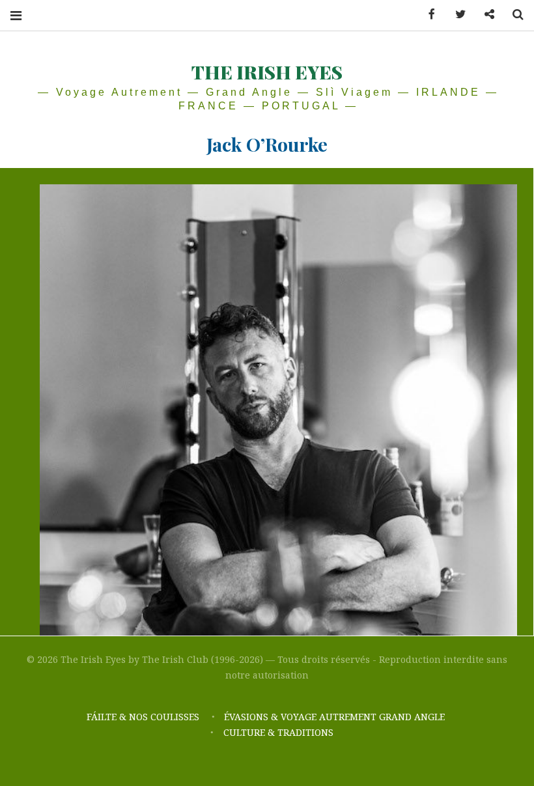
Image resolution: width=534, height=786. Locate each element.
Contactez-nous (484, 14)
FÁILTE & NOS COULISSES (143, 716)
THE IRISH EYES (267, 71)
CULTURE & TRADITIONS (278, 732)
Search (513, 14)
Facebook (427, 14)
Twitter (456, 14)
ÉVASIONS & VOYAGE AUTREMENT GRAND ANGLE (335, 716)
